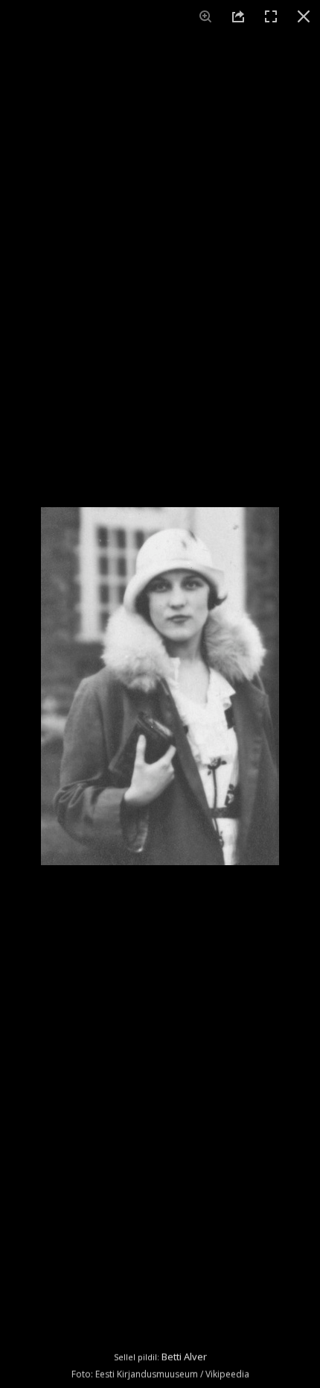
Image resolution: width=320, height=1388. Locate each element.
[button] (297, 1077)
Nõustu (160, 1252)
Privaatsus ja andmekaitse (181, 1369)
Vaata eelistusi (160, 1334)
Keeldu (160, 1293)
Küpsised (95, 1369)
